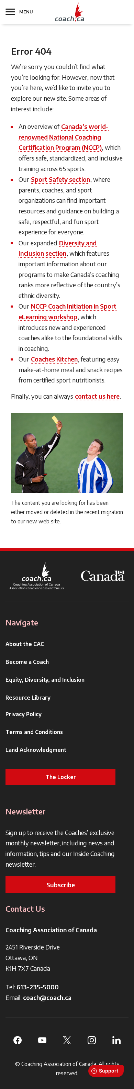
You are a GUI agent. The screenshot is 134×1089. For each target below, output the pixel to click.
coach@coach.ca (47, 997)
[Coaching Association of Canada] (36, 576)
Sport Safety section (60, 179)
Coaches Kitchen (54, 359)
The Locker (60, 777)
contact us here (97, 396)
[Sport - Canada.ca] (103, 576)
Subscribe (60, 885)
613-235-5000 (37, 987)
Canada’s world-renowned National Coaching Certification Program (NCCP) (64, 136)
